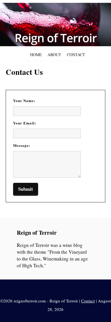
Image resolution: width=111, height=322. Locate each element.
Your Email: (24, 123)
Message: (21, 145)
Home (36, 54)
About (54, 54)
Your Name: (24, 100)
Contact (76, 54)
